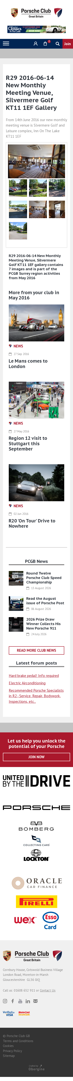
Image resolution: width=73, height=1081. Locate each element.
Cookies (8, 1046)
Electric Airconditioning (27, 683)
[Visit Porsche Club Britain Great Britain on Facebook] (13, 1001)
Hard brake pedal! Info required (34, 675)
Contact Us (47, 990)
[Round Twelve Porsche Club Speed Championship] (16, 578)
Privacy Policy (12, 1051)
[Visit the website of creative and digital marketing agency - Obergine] (36, 1067)
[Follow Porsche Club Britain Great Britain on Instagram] (5, 1001)
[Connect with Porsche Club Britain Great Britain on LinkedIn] (28, 1001)
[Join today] (67, 44)
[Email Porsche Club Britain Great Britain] (35, 1001)
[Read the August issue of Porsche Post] (16, 603)
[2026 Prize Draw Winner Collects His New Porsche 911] (16, 624)
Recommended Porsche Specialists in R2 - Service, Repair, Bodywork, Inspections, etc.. (36, 696)
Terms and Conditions (18, 1041)
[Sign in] (35, 43)
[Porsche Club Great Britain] (36, 12)
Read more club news (36, 650)
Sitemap (9, 1056)
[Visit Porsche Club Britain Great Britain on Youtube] (20, 1001)
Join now (36, 757)
